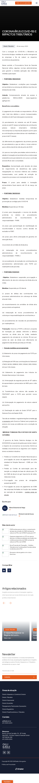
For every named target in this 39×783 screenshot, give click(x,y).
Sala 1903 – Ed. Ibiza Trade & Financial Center (16, 735)
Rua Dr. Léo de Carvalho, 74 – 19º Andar (14, 733)
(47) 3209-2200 (7, 723)
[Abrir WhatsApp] (34, 778)
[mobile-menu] (36, 3)
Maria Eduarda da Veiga (17, 507)
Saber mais (7, 638)
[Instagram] (9, 570)
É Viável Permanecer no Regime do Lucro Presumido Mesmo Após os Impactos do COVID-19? (15, 636)
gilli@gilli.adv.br (6, 721)
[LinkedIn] (4, 570)
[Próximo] (10, 603)
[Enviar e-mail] (17, 509)
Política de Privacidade (8, 764)
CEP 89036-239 (7, 737)
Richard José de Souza (26, 514)
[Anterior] (4, 603)
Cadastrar (7, 677)
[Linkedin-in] (4, 752)
